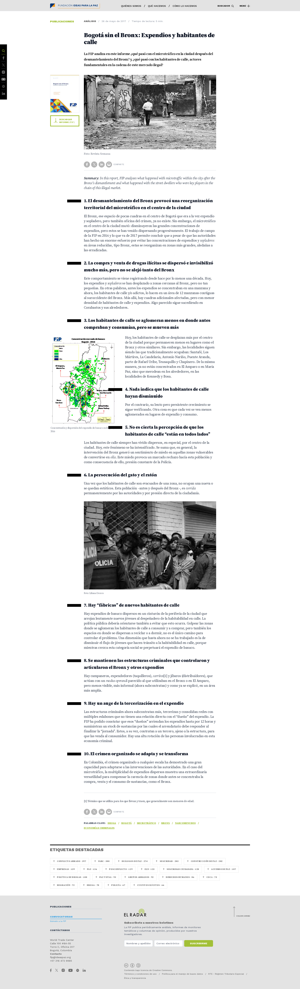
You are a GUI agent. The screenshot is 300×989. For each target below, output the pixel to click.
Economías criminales (99, 828)
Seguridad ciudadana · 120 (181, 869)
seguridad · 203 (167, 861)
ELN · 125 (148, 869)
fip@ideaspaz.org (60, 957)
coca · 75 (209, 877)
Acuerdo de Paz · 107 (221, 869)
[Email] (109, 164)
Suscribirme (198, 943)
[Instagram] (3, 72)
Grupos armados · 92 (139, 877)
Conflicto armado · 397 (69, 861)
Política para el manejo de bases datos (182, 974)
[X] (3, 64)
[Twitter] (94, 164)
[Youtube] (3, 79)
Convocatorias (61, 916)
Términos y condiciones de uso (140, 974)
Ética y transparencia (135, 978)
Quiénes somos (131, 6)
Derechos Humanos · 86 (178, 877)
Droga (112, 823)
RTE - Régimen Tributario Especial (226, 974)
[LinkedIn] (3, 93)
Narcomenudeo (185, 823)
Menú (243, 6)
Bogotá (126, 823)
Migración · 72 (64, 885)
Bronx (165, 823)
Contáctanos (60, 930)
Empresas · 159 (64, 869)
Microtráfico (146, 823)
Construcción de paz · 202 (205, 861)
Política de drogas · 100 (70, 877)
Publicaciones (60, 906)
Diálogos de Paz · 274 (133, 861)
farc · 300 (101, 861)
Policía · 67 (116, 885)
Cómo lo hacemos (185, 6)
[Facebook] (3, 57)
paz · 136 (90, 869)
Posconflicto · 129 (118, 869)
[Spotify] (3, 86)
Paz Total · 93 (105, 877)
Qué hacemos (157, 6)
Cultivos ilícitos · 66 (148, 885)
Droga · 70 (91, 885)
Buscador (224, 6)
